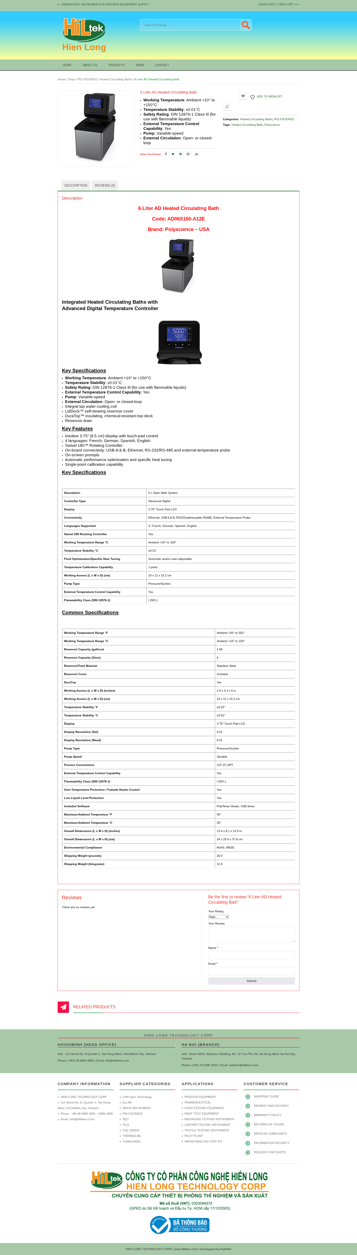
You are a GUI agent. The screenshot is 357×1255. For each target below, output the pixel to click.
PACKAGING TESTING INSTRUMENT (209, 1119)
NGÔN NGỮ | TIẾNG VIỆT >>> (279, 4)
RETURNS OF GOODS (269, 1124)
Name (213, 947)
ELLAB (127, 1102)
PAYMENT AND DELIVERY (271, 1105)
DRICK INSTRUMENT (137, 1108)
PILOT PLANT (193, 1136)
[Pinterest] (180, 154)
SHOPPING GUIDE (266, 1096)
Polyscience (272, 124)
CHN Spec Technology (137, 1097)
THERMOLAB (131, 1136)
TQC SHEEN (131, 1130)
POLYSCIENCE (87, 79)
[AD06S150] (96, 128)
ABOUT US (90, 65)
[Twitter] (173, 154)
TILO (126, 1124)
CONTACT (162, 65)
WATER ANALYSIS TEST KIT (203, 1141)
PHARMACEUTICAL (197, 1102)
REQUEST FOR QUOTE (270, 1152)
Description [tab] (75, 185)
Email (212, 963)
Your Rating (216, 911)
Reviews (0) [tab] (105, 185)
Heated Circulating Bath (247, 124)
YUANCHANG (132, 1141)
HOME (67, 65)
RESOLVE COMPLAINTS (270, 1133)
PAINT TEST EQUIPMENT (201, 1113)
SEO (126, 1119)
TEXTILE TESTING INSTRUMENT (207, 1130)
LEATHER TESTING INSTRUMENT (207, 1124)
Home (61, 79)
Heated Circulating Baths (116, 79)
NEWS (140, 65)
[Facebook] (166, 154)
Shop (71, 79)
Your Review (216, 923)
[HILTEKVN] (83, 35)
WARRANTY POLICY (267, 1115)
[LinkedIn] (196, 154)
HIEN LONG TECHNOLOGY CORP (178, 1035)
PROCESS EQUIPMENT (200, 1097)
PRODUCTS (116, 65)
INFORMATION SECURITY (271, 1143)
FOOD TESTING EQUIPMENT (204, 1108)
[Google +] (189, 154)
